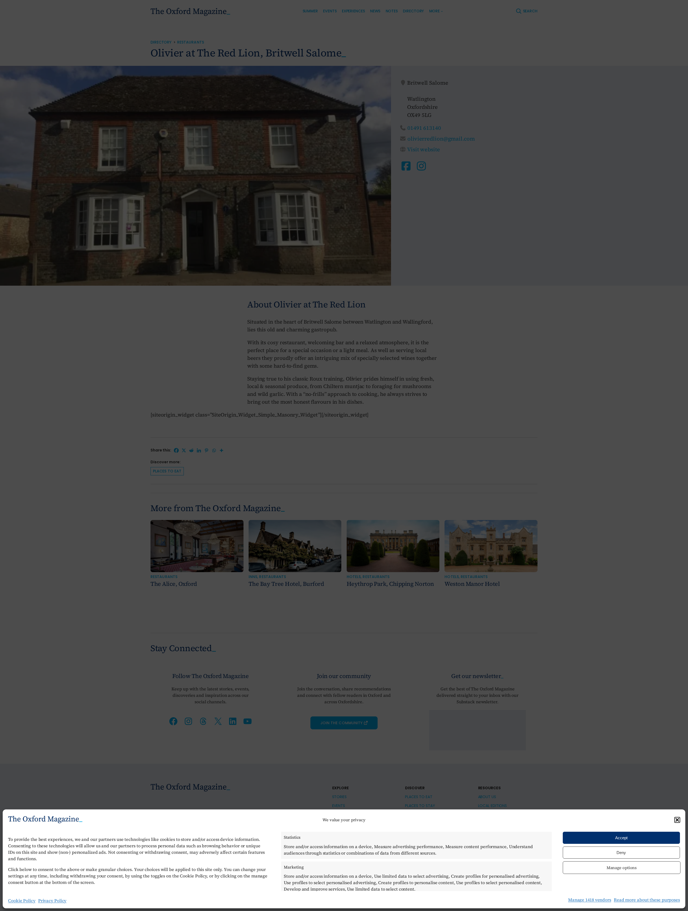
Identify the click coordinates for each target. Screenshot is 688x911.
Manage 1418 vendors (589, 900)
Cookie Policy (21, 900)
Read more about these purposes (647, 900)
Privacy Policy (52, 900)
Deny (621, 852)
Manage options (622, 867)
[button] (677, 820)
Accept (621, 837)
